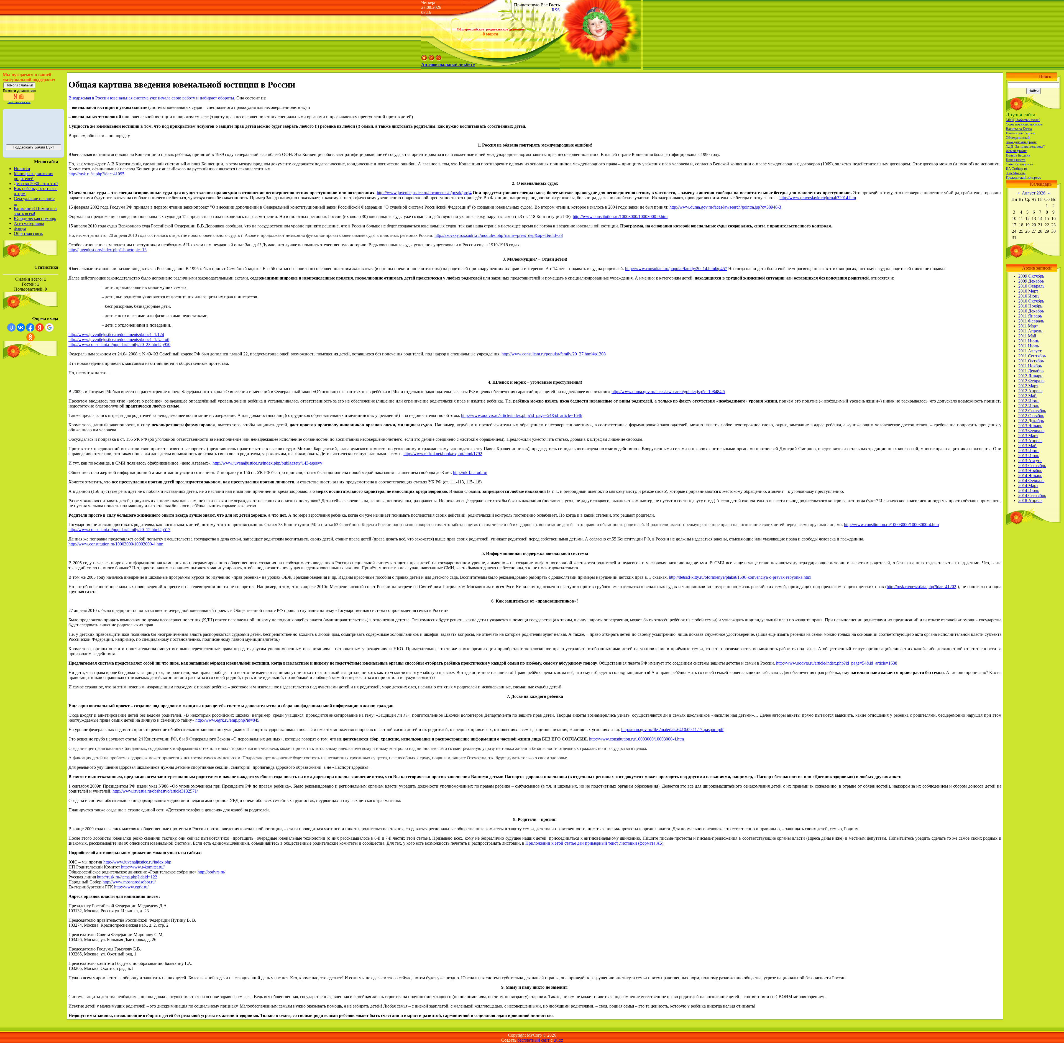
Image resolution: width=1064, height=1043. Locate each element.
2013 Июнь (1028, 450)
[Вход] (439, 59)
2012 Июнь (1028, 400)
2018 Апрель (1030, 500)
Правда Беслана (1018, 155)
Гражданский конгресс (1023, 177)
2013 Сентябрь (1032, 465)
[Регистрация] (431, 59)
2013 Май (1027, 445)
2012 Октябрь (1031, 415)
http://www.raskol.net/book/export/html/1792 (442, 453)
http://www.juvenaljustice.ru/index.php (137, 862)
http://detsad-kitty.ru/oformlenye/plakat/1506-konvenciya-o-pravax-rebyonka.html (740, 577)
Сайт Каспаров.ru (1019, 164)
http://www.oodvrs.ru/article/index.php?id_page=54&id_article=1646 (521, 415)
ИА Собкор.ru (1016, 168)
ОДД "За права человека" (1025, 146)
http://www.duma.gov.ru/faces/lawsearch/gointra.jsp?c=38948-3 (725, 207)
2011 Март (1028, 326)
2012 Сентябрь (1032, 410)
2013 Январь (1030, 425)
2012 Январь (1030, 375)
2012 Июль (1028, 405)
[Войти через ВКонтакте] (21, 327)
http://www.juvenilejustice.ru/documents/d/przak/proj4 (424, 192)
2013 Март (1028, 435)
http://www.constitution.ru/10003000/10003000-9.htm (620, 216)
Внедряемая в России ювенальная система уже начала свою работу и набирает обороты (151, 98)
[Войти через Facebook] (30, 327)
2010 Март (1028, 291)
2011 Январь (1030, 316)
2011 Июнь (1028, 341)
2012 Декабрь (1031, 420)
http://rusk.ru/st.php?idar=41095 (96, 173)
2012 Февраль (1031, 380)
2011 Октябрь (1031, 360)
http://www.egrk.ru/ (131, 887)
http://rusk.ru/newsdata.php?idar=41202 (921, 586)
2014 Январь (1030, 475)
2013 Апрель (1030, 440)
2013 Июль (1028, 455)
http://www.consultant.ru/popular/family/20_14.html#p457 (676, 268)
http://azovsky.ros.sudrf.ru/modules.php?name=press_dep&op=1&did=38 (498, 235)
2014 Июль (1028, 490)
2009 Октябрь (1031, 276)
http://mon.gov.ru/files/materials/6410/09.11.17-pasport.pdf (672, 729)
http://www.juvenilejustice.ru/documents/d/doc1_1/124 (116, 334)
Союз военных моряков (1024, 124)
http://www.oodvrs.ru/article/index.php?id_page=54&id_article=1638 (836, 663)
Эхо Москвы (1015, 173)
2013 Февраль (1031, 430)
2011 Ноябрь (1030, 365)
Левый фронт (1016, 151)
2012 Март (1028, 385)
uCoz (558, 1040)
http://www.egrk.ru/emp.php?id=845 (227, 720)
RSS (556, 9)
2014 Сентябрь (1032, 495)
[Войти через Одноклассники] (30, 337)
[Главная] (424, 59)
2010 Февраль (1031, 286)
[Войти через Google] (49, 327)
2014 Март (1028, 485)
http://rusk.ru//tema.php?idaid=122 (127, 877)
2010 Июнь (1028, 296)
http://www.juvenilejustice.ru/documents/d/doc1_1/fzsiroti (118, 339)
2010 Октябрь (1031, 301)
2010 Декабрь (1031, 311)
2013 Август (1030, 460)
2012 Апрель (1030, 390)
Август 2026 (1033, 193)
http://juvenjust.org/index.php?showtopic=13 (107, 249)
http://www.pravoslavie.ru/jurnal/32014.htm (817, 197)
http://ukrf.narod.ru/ (470, 472)
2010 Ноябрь (1030, 306)
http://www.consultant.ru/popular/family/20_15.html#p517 (119, 529)
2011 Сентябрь (1032, 355)
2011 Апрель (1030, 331)
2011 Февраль (1031, 321)
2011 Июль (1028, 346)
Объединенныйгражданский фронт (1021, 139)
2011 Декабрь (1030, 370)
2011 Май (1027, 336)
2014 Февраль (1031, 480)
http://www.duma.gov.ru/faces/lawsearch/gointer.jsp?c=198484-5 (668, 391)
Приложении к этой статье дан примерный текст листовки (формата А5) (594, 843)
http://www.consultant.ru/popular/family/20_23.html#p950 (119, 344)
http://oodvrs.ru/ (211, 872)
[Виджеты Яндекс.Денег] (33, 126)
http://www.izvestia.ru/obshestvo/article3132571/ (155, 791)
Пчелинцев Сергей (1020, 133)
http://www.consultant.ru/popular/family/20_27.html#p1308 (554, 354)
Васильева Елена (1019, 129)
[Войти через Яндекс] (39, 327)
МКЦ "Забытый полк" (1023, 120)
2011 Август (1030, 350)
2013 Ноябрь (1030, 470)
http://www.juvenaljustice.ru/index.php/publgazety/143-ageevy (267, 463)
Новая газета (1015, 160)
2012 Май (1027, 395)
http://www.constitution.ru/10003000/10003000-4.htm (891, 524)
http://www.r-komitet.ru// (143, 867)
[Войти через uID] (11, 327)
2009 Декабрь (1031, 281)
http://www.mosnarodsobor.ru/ (129, 882)
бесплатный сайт (533, 1040)
